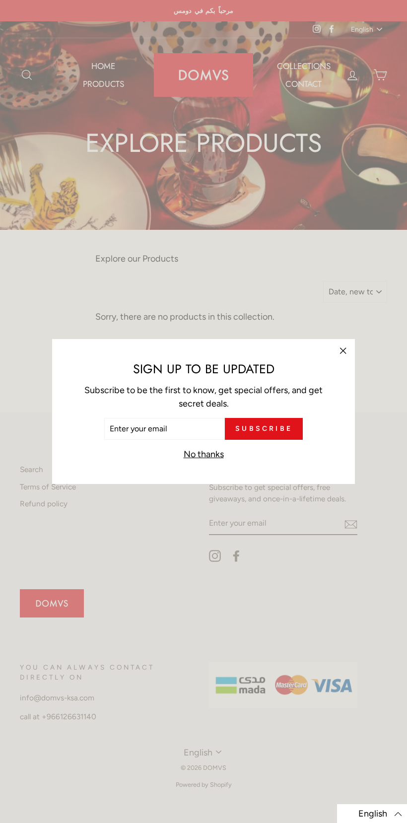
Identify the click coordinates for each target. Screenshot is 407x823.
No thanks (204, 454)
